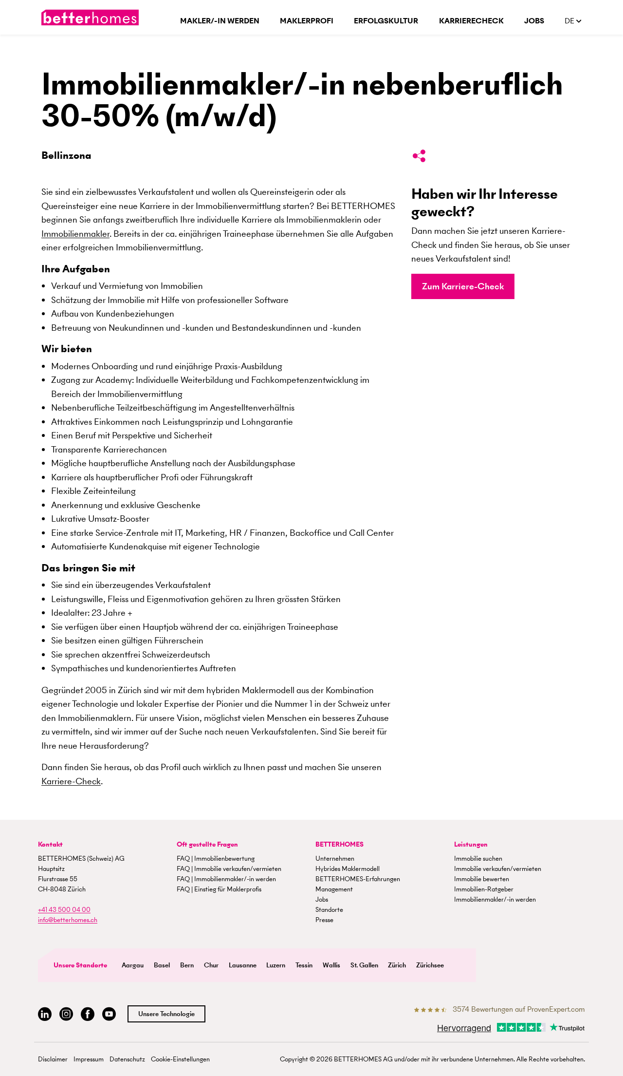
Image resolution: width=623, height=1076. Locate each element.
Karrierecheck (471, 21)
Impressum (88, 1059)
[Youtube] (109, 1014)
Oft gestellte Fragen (207, 844)
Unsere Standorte (80, 965)
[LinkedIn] (44, 1014)
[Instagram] (66, 1014)
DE (570, 21)
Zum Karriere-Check (463, 286)
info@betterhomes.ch (67, 920)
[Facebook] (87, 1014)
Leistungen (471, 844)
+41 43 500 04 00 (64, 909)
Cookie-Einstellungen (180, 1059)
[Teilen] (419, 158)
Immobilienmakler (75, 233)
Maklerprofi (306, 21)
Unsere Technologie (166, 1014)
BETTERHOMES (339, 844)
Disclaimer (53, 1059)
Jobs (534, 21)
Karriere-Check (71, 781)
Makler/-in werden (219, 21)
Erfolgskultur (386, 21)
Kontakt (50, 844)
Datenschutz (127, 1059)
